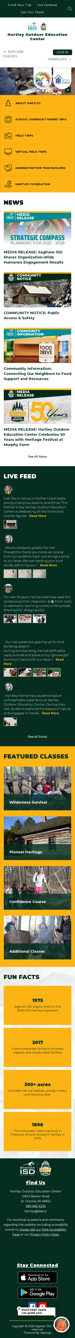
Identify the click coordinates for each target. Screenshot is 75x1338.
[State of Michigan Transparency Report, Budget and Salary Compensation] (42, 78)
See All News (37, 456)
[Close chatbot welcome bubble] (19, 1309)
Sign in (62, 52)
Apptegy (45, 1332)
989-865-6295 (36, 1206)
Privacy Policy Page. (44, 1234)
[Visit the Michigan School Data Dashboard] (62, 78)
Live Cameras (47, 5)
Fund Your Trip (19, 5)
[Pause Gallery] (68, 90)
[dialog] (37, 788)
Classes (10, 56)
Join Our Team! (32, 12)
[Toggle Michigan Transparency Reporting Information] (30, 70)
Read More (37, 516)
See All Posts (37, 736)
